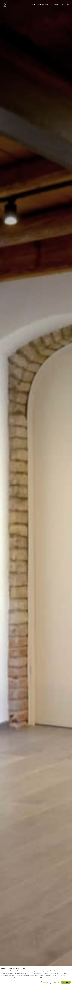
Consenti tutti (66, 982)
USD (67, 4)
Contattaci (56, 4)
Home (33, 4)
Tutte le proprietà (44, 4)
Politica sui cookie (45, 978)
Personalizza (46, 982)
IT (63, 4)
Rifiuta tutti (56, 982)
